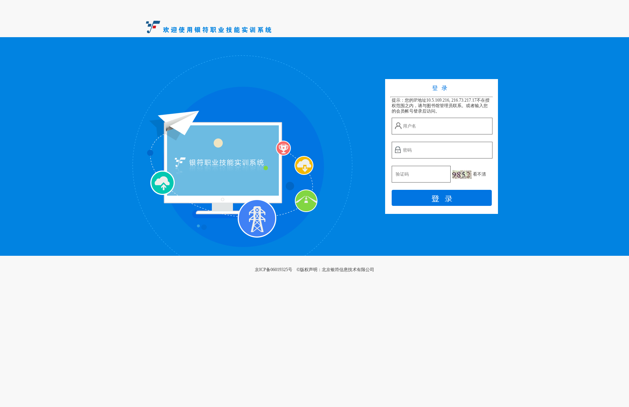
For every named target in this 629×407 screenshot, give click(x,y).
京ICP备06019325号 (273, 269)
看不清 (479, 174)
